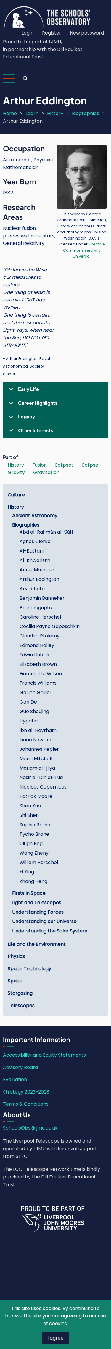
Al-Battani (32, 551)
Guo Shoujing (34, 711)
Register (51, 32)
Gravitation (46, 472)
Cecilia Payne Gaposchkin (50, 626)
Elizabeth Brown (38, 664)
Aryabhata (32, 588)
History (55, 113)
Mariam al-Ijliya (37, 768)
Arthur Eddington (39, 579)
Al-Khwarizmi (35, 560)
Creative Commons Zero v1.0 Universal (84, 250)
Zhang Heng (33, 881)
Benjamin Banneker (42, 598)
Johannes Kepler (39, 749)
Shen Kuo (30, 805)
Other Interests (35, 430)
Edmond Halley (37, 645)
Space (15, 980)
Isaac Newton (35, 739)
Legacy (26, 416)
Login (27, 32)
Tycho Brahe (34, 834)
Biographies (85, 113)
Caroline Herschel (40, 617)
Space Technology (29, 968)
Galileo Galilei (35, 692)
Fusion (39, 465)
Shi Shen (29, 815)
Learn (31, 113)
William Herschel (39, 862)
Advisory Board (20, 1067)
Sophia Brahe (35, 824)
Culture (16, 494)
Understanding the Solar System (49, 930)
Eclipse (90, 465)
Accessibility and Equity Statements (44, 1055)
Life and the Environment (37, 944)
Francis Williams (38, 683)
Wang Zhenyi (34, 853)
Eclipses (64, 465)
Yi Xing (27, 871)
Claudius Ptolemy (39, 635)
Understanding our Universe (44, 921)
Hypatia (29, 720)
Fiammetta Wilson (41, 673)
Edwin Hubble (35, 654)
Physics (16, 956)
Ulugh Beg (31, 843)
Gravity (16, 472)
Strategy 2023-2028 (26, 1092)
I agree (55, 1338)
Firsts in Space (29, 893)
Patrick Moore (36, 796)
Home (10, 113)
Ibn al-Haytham (38, 730)
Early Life (28, 389)
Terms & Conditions (26, 1104)
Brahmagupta (36, 607)
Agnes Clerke (35, 541)
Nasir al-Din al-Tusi (41, 777)
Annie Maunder (37, 569)
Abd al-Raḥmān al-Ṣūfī (46, 532)
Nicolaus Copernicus (43, 786)
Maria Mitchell (36, 758)
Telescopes (21, 1005)
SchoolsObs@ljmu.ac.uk (30, 1128)
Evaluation (15, 1079)
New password (87, 32)
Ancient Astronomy (34, 515)
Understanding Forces (38, 912)
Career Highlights (37, 403)
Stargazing (20, 993)
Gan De (28, 702)
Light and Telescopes (36, 902)
